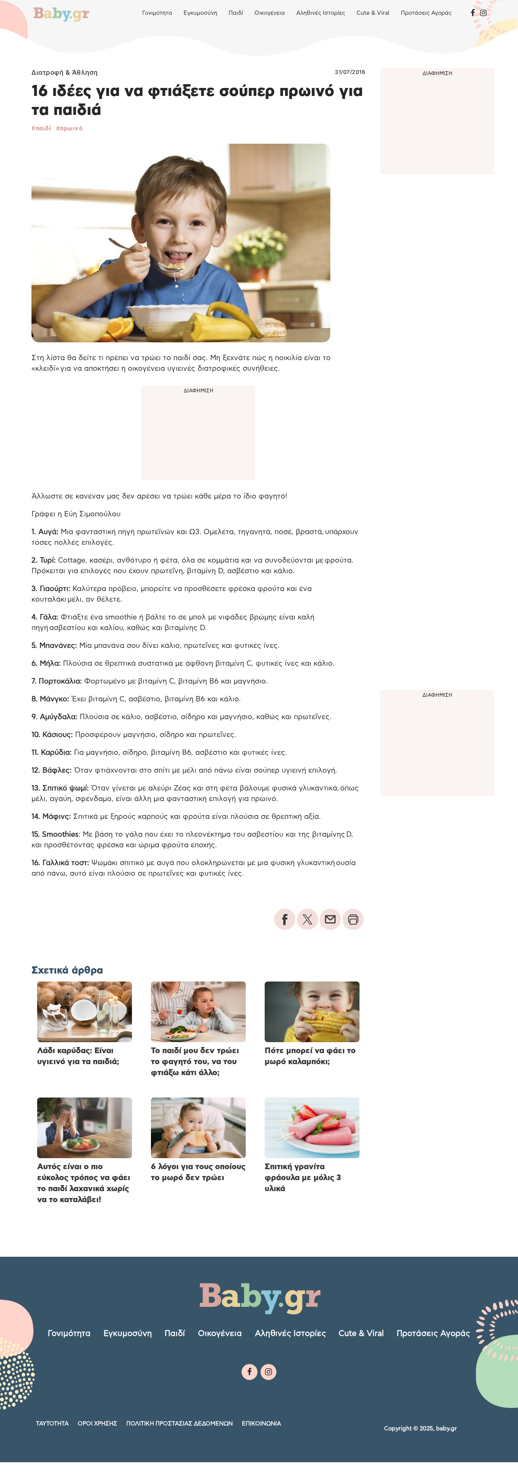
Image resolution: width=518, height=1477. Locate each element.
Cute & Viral (372, 13)
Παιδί (236, 13)
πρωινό (71, 128)
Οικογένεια (269, 13)
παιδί (43, 128)
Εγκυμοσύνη (200, 13)
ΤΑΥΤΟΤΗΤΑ (52, 1424)
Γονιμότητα (157, 13)
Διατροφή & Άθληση (64, 72)
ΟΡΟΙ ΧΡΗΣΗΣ (97, 1424)
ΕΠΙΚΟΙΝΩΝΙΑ (261, 1424)
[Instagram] (483, 13)
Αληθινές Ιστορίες (320, 13)
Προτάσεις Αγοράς (426, 13)
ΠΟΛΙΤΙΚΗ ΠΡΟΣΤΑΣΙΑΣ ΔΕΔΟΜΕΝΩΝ (179, 1424)
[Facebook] (473, 13)
